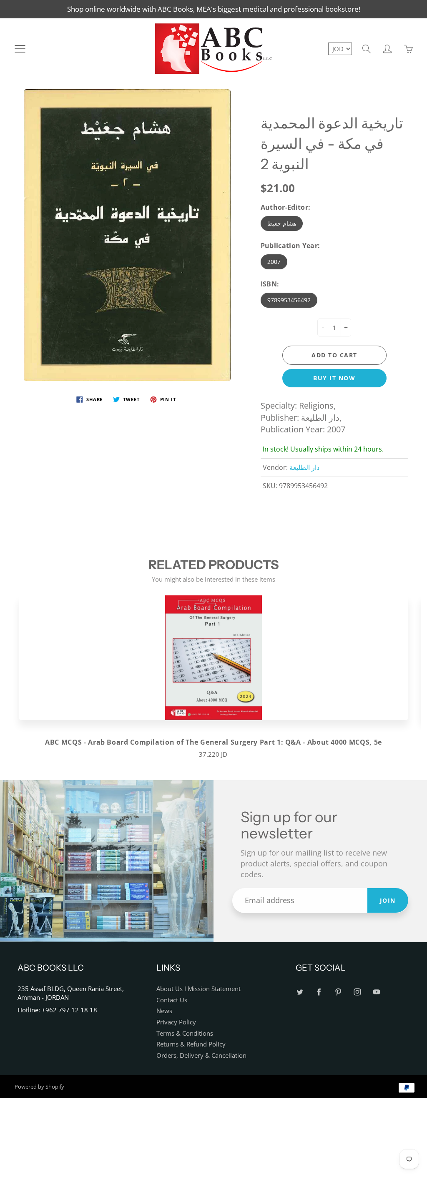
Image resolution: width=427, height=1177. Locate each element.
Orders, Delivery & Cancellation (201, 1055)
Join (388, 900)
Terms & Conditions (184, 1033)
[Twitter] (300, 992)
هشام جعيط (281, 223)
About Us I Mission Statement (198, 989)
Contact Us (171, 1000)
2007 (274, 262)
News (164, 1011)
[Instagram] (357, 992)
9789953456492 (289, 300)
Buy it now (334, 378)
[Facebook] (319, 992)
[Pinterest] (338, 992)
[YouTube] (376, 992)
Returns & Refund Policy (191, 1044)
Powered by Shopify (39, 1086)
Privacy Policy (176, 1022)
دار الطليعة (304, 467)
